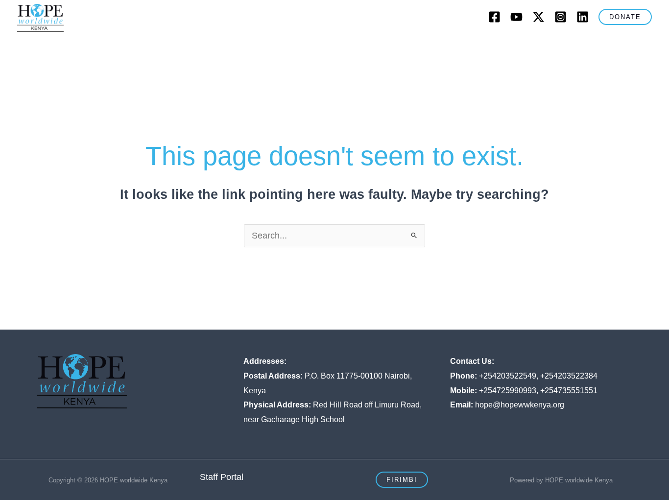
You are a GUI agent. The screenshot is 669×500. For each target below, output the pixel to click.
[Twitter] (538, 17)
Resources (565, 47)
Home (95, 47)
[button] (625, 17)
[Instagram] (560, 17)
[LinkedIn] (582, 17)
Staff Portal (221, 477)
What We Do (213, 47)
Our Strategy (281, 47)
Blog (468, 47)
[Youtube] (516, 17)
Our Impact (347, 47)
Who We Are (143, 47)
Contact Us (511, 47)
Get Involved (413, 47)
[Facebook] (494, 17)
